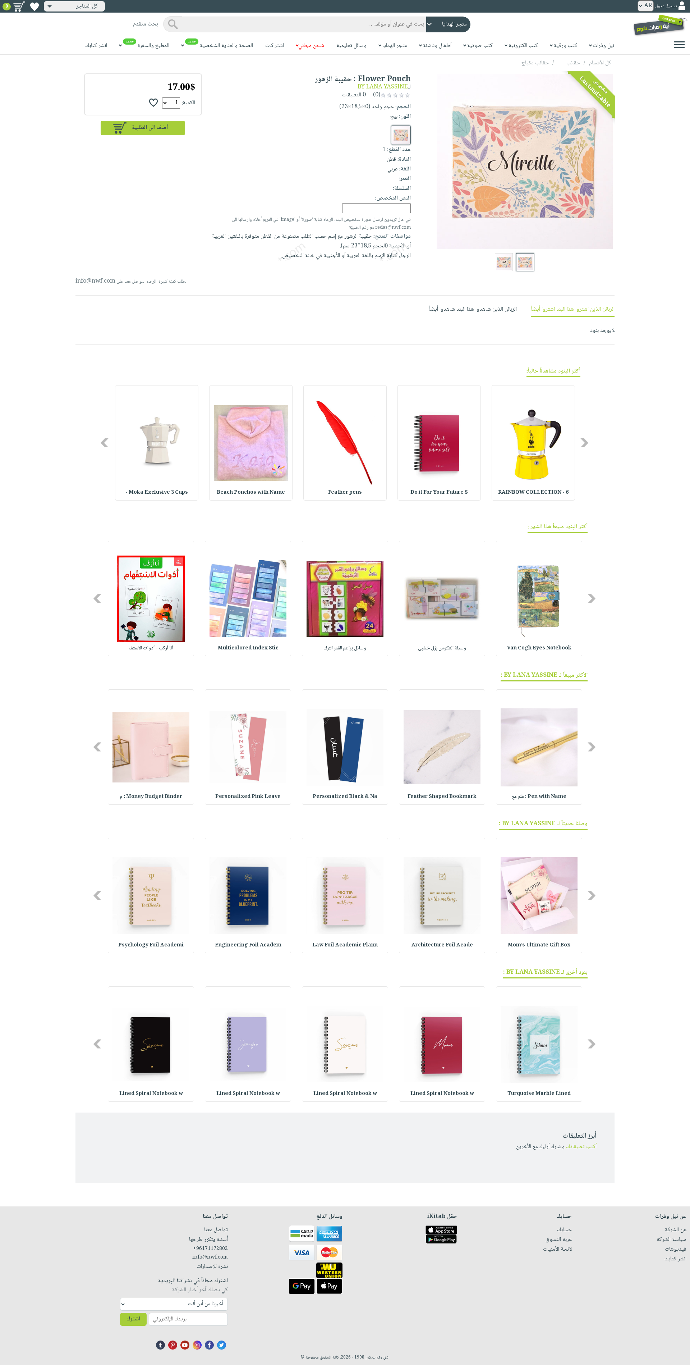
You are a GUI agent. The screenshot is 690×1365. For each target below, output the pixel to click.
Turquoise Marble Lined (539, 1094)
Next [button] (105, 442)
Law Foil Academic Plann (345, 945)
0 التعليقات (354, 95)
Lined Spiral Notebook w (442, 1094)
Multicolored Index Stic (248, 648)
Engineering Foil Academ (248, 945)
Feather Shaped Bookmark (442, 797)
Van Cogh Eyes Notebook (539, 648)
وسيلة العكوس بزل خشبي (442, 648)
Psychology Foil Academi (151, 945)
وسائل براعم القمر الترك (345, 648)
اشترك (133, 1319)
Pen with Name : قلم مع (539, 797)
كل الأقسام (600, 63)
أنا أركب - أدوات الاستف (151, 648)
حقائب (573, 63)
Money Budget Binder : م (151, 797)
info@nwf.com (95, 281)
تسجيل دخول (666, 6)
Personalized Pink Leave (248, 797)
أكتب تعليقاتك (581, 1147)
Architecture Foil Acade (442, 945)
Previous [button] (584, 442)
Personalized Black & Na (345, 797)
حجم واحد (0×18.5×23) (366, 107)
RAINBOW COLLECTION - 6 (533, 492)
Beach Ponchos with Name (251, 492)
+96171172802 (210, 1249)
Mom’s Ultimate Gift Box (539, 945)
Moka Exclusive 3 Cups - (156, 492)
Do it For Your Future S (439, 492)
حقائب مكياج (535, 63)
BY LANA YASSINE (383, 87)
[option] (533, 443)
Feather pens (345, 492)
